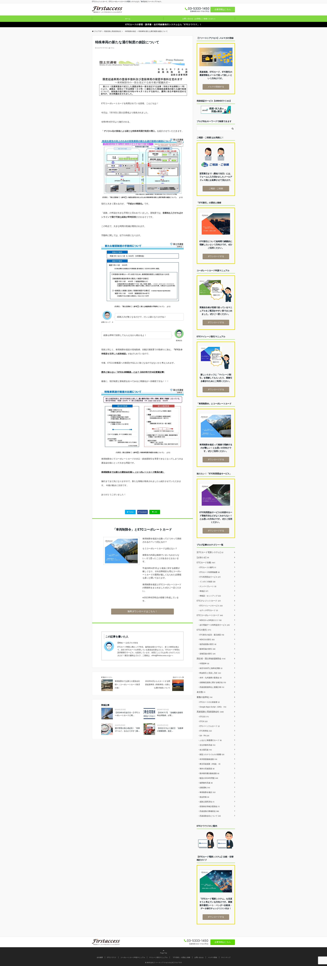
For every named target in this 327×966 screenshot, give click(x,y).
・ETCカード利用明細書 (209, 572)
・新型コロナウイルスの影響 (211, 754)
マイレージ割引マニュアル (158, 957)
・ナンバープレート (207, 586)
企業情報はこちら (222, 9)
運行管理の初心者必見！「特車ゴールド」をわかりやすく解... (127, 729)
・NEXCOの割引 (206, 639)
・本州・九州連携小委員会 (210, 678)
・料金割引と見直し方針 (209, 673)
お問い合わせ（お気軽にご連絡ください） (199, 19)
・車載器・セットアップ (209, 596)
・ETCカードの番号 (207, 567)
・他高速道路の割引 (207, 644)
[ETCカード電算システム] (210, 552)
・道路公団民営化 (206, 802)
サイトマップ (225, 957)
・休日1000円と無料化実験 (210, 668)
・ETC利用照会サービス (209, 577)
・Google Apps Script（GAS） (212, 707)
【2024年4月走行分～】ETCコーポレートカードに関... (127, 713)
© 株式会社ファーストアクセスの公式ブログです (163, 962)
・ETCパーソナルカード (209, 726)
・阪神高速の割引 (206, 649)
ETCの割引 (204, 630)
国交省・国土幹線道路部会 (211, 658)
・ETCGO (203, 716)
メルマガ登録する (216, 86)
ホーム (127, 19)
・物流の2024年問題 (208, 778)
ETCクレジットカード (209, 600)
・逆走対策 (203, 797)
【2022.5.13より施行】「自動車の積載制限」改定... (170, 729)
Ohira (112, 48)
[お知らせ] (203, 557)
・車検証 (203, 591)
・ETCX (203, 721)
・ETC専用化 (205, 731)
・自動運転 (204, 787)
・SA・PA (203, 735)
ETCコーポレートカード (210, 615)
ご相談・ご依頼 (216, 188)
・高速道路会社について (209, 816)
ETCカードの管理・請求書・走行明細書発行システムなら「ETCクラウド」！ (163, 24)
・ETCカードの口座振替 (209, 702)
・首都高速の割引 (206, 654)
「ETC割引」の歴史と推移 (181, 957)
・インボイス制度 (206, 581)
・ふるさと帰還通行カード (210, 740)
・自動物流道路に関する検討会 (212, 682)
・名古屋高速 (205, 750)
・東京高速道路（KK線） (209, 764)
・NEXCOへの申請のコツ (209, 620)
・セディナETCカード (208, 610)
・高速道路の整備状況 (208, 811)
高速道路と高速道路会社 (210, 711)
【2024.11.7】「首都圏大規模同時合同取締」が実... (170, 713)
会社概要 (100, 957)
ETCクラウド (111, 957)
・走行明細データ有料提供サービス (214, 625)
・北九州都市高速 (206, 745)
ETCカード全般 (206, 562)
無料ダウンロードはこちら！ (142, 611)
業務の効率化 (204, 697)
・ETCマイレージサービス (210, 605)
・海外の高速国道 (206, 768)
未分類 (201, 692)
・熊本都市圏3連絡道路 (208, 773)
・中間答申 (203, 663)
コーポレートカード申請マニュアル (132, 957)
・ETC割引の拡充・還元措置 (211, 635)
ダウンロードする (216, 256)
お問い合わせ (199, 957)
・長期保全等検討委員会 (209, 806)
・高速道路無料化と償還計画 (211, 687)
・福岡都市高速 (205, 783)
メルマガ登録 (212, 957)
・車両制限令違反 (206, 792)
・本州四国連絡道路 (207, 759)
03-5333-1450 (197, 940)
